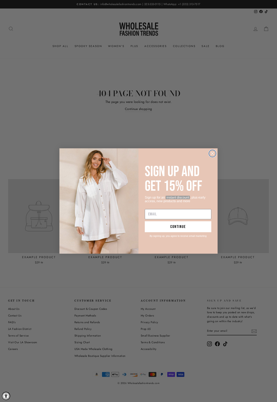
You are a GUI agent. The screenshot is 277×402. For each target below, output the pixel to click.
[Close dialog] (212, 153)
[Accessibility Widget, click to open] (6, 396)
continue (178, 226)
